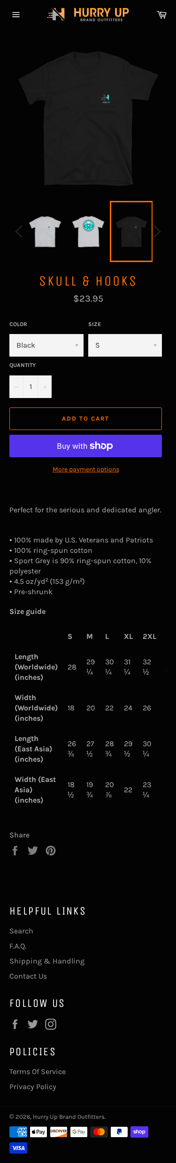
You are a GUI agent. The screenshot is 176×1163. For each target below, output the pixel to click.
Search (21, 930)
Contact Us (28, 976)
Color (18, 324)
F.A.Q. (17, 945)
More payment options (86, 469)
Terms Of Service (37, 1071)
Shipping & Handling (46, 960)
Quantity (22, 365)
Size (94, 324)
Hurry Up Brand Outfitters (69, 1116)
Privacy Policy (32, 1086)
